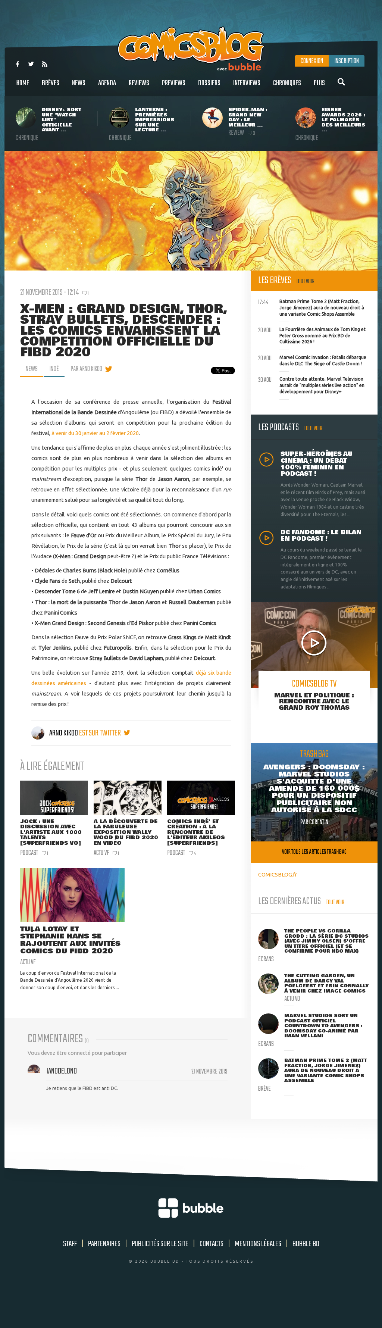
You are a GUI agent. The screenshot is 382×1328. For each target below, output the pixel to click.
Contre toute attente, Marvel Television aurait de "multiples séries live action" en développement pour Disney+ (311, 384)
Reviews (139, 83)
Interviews (246, 83)
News (78, 83)
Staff (70, 1244)
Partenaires (104, 1244)
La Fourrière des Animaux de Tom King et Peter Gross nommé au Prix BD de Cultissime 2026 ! (312, 334)
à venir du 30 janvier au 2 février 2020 (95, 433)
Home (22, 83)
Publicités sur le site (160, 1244)
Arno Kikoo (63, 733)
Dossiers (209, 83)
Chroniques (287, 83)
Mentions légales (258, 1244)
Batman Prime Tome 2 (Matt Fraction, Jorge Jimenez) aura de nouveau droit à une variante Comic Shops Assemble (311, 306)
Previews (173, 83)
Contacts (211, 1244)
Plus (319, 83)
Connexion (312, 61)
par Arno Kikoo (86, 369)
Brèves (50, 83)
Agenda (107, 83)
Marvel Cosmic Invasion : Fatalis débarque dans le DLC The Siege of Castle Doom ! (312, 359)
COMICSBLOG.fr (277, 874)
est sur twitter (100, 733)
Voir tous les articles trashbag (314, 852)
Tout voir (305, 281)
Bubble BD (305, 1244)
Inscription (346, 61)
